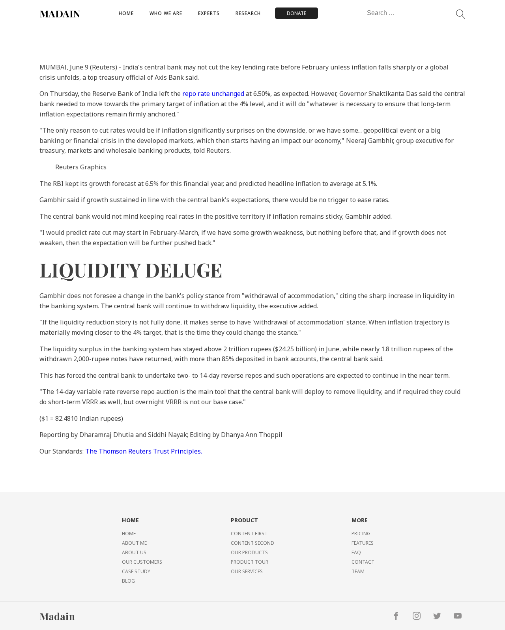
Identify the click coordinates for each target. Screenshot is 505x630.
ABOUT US (134, 552)
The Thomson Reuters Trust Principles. (143, 451)
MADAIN (59, 13)
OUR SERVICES (247, 571)
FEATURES (363, 543)
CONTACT (363, 562)
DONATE (296, 13)
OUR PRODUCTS (249, 552)
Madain (57, 615)
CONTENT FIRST (249, 533)
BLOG (128, 581)
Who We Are (166, 13)
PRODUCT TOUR (249, 562)
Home (126, 13)
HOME (129, 533)
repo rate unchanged (213, 93)
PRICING (361, 533)
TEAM (358, 571)
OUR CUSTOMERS (142, 562)
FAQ (356, 552)
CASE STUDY (136, 571)
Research (248, 13)
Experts (209, 13)
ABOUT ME (134, 543)
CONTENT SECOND (252, 543)
